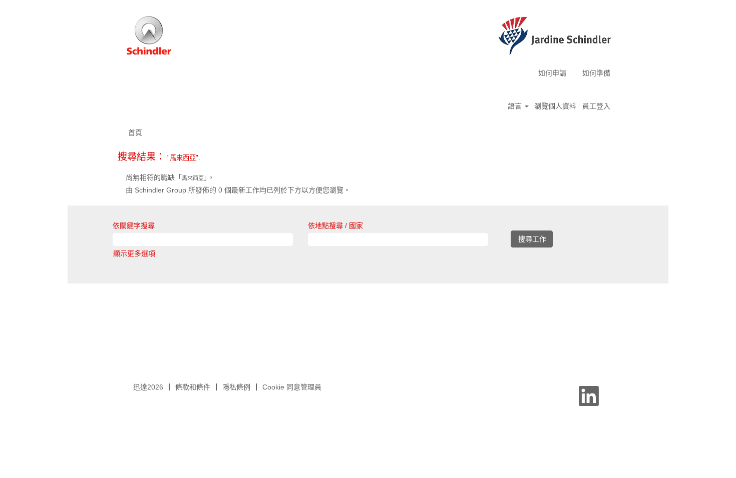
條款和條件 (192, 387)
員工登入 (596, 106)
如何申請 (552, 73)
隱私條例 (236, 387)
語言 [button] (516, 106)
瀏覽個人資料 (555, 106)
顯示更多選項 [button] (134, 254)
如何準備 (596, 73)
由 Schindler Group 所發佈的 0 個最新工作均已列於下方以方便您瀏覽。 (238, 190)
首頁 (135, 132)
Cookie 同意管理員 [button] (291, 387)
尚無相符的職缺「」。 (170, 178)
